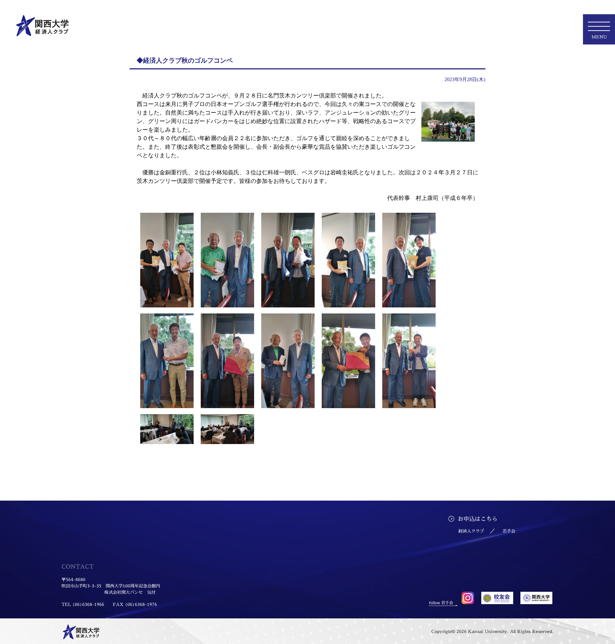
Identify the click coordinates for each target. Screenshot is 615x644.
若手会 (509, 531)
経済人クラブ (471, 531)
